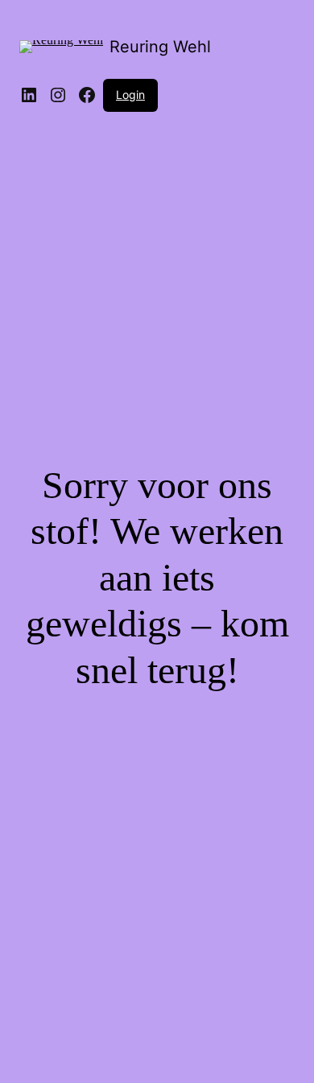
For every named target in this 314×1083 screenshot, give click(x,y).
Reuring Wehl (160, 46)
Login (130, 94)
